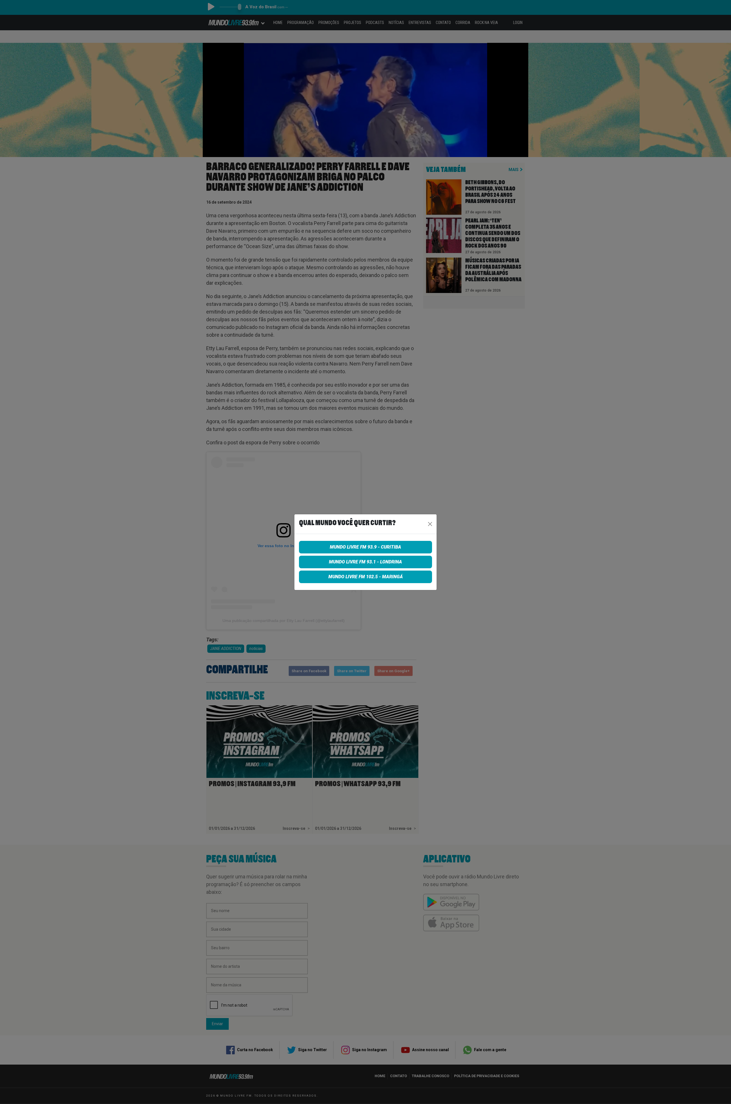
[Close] (430, 524)
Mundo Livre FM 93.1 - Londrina (365, 562)
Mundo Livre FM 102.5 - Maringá (365, 576)
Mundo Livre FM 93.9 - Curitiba (365, 547)
